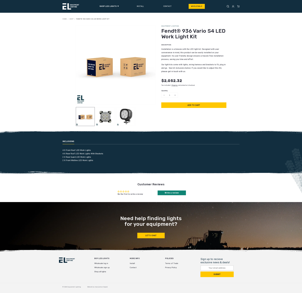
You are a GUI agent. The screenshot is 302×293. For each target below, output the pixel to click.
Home (65, 19)
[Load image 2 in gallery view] (105, 116)
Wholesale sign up (102, 267)
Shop (71, 19)
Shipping (174, 85)
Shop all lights (100, 272)
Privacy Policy (171, 267)
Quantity (164, 91)
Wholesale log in (101, 263)
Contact (133, 267)
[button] (108, 6)
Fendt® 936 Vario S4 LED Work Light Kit (92, 19)
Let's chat (151, 235)
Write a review (172, 193)
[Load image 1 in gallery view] (85, 116)
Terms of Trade (171, 263)
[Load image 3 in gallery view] (125, 116)
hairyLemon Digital (101, 287)
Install (132, 263)
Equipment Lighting (74, 287)
